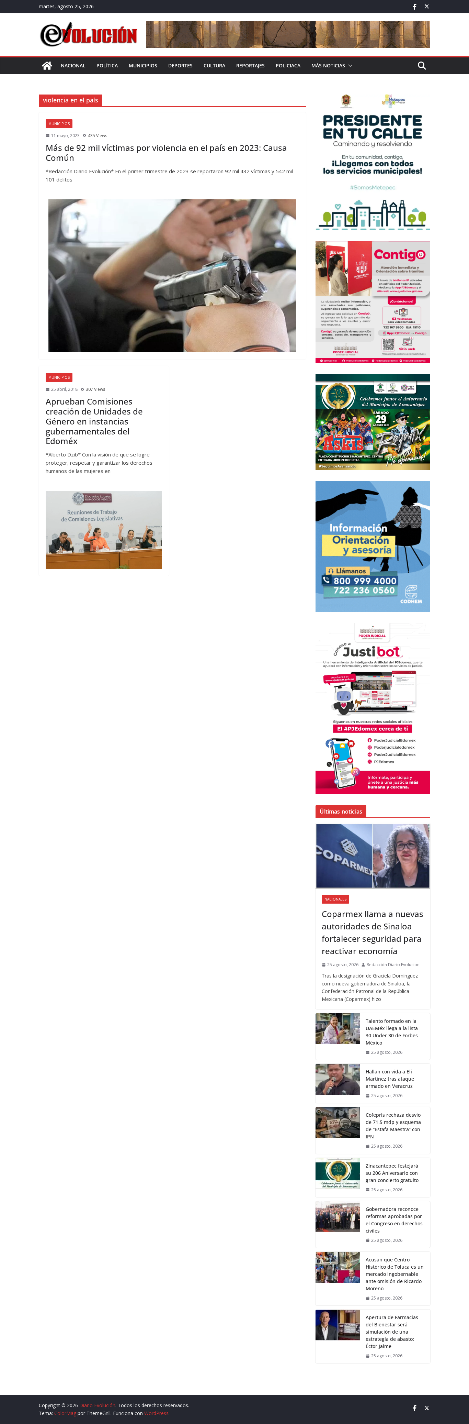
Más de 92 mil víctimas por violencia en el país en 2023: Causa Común (166, 152)
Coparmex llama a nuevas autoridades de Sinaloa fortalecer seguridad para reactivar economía (372, 932)
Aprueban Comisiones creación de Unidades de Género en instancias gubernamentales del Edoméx (94, 421)
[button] (349, 65)
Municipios (143, 65)
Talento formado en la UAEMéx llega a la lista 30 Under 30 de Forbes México (392, 1032)
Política (107, 65)
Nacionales (335, 899)
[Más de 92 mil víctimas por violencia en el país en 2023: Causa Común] (172, 275)
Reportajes (250, 65)
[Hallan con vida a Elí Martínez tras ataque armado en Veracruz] (338, 1083)
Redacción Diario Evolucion (393, 965)
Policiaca (288, 65)
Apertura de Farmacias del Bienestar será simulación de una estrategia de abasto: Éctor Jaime (392, 1331)
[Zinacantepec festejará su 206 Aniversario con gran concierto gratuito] (338, 1177)
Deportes (180, 65)
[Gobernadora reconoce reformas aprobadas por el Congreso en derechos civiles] (338, 1224)
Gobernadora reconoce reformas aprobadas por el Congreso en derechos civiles (394, 1220)
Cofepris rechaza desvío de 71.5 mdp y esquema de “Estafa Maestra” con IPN (393, 1126)
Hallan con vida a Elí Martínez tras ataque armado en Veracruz (390, 1078)
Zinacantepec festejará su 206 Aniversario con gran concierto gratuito (392, 1172)
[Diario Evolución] (47, 65)
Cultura (214, 65)
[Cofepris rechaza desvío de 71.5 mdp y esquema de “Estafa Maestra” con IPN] (338, 1130)
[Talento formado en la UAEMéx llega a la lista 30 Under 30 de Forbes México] (338, 1036)
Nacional (73, 65)
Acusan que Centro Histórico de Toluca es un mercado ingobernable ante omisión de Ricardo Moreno (395, 1274)
